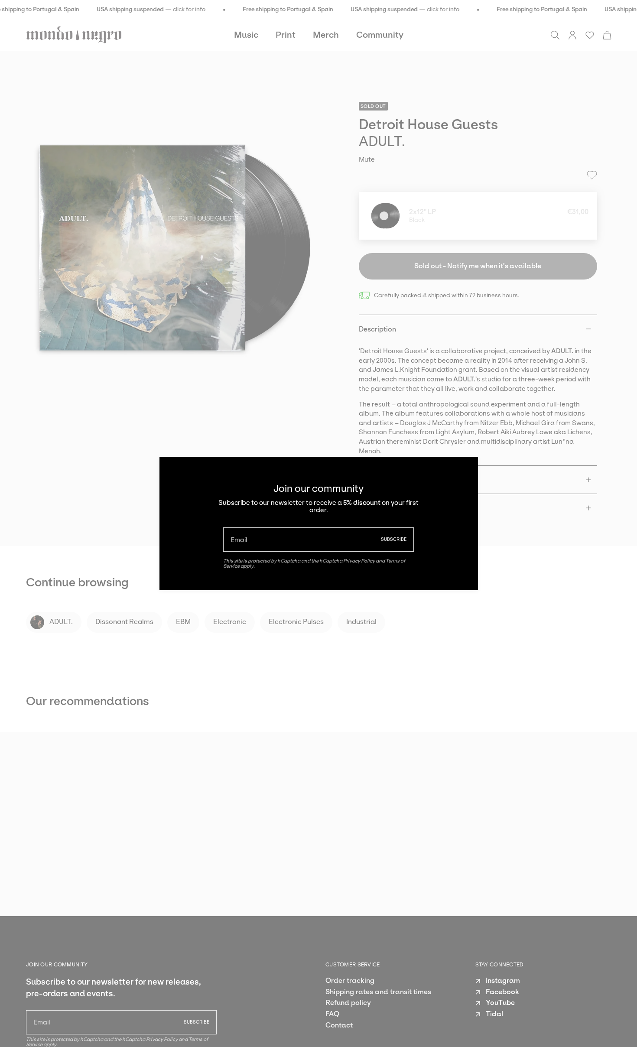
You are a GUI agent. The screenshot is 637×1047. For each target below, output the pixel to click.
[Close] (465, 469)
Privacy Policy (359, 560)
